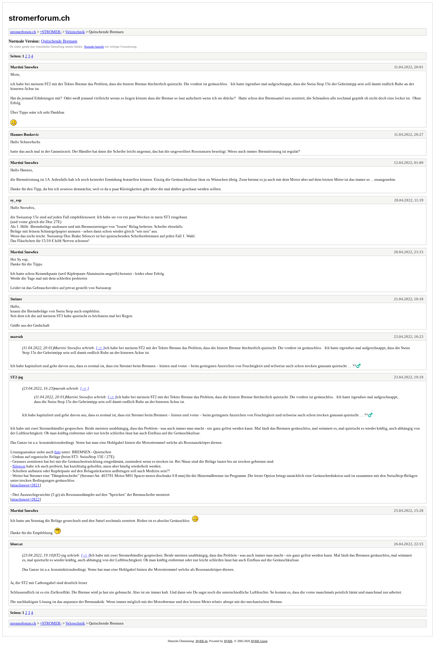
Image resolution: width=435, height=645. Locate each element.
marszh (16, 336)
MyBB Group (259, 641)
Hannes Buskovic (24, 134)
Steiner (16, 299)
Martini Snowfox (24, 67)
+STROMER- (51, 32)
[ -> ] (100, 348)
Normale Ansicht (94, 46)
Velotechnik (75, 32)
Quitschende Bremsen (59, 41)
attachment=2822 (26, 499)
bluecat (16, 544)
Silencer (18, 466)
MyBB (228, 641)
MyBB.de (201, 641)
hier (57, 452)
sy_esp (15, 200)
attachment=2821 (26, 485)
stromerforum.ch (39, 18)
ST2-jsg (16, 377)
